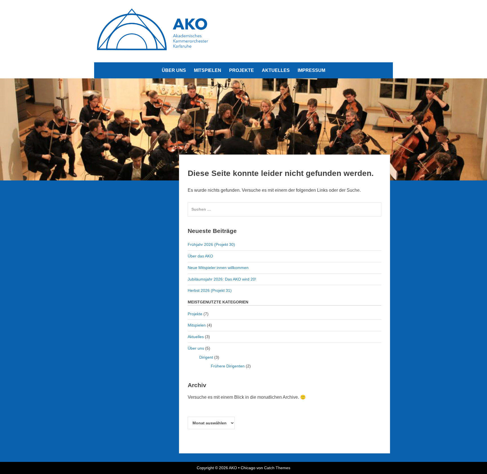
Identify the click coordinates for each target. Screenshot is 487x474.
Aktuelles (276, 70)
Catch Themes (277, 468)
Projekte (241, 70)
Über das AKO (200, 256)
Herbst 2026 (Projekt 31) (210, 290)
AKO (233, 468)
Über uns (174, 70)
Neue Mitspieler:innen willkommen (218, 267)
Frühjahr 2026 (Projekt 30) (211, 244)
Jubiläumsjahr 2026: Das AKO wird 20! (222, 279)
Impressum (311, 70)
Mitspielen (207, 70)
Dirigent (206, 357)
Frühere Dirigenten (228, 366)
